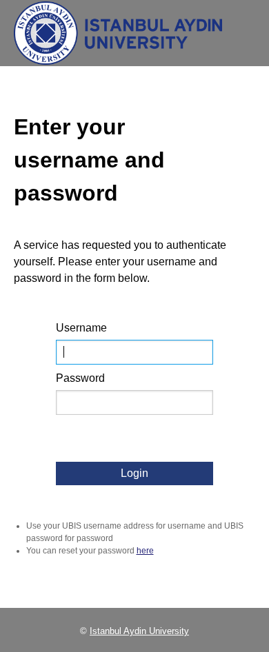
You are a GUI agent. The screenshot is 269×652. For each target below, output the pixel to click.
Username (81, 328)
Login (134, 473)
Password (80, 378)
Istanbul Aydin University (139, 631)
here (145, 551)
